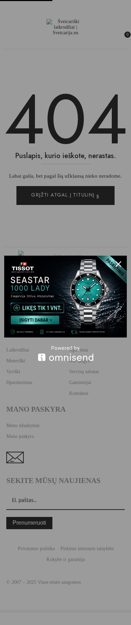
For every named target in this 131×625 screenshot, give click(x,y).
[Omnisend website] (65, 353)
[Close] (118, 264)
